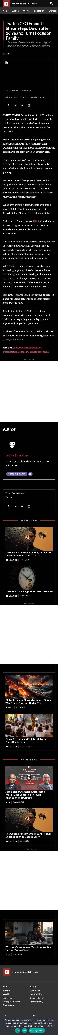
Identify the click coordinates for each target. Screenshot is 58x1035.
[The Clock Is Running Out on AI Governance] (29, 578)
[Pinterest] (22, 105)
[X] (15, 105)
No (24, 1030)
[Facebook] (8, 105)
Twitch (8, 497)
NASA (36, 221)
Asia (8, 802)
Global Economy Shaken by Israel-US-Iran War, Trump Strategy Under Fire (28, 701)
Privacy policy (36, 1030)
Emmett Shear (18, 493)
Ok (17, 1030)
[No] (54, 1025)
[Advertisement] (29, 391)
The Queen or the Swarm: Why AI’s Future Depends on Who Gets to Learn (28, 554)
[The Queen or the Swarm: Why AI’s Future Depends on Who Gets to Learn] (29, 539)
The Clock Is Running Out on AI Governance (29, 591)
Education (12, 560)
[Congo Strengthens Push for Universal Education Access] (29, 725)
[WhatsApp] (29, 105)
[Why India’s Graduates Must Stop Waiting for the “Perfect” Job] (29, 933)
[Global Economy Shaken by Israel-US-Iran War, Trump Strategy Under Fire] (29, 687)
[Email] (30, 474)
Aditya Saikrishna (17, 455)
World (6, 53)
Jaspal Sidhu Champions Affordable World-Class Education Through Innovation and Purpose (25, 794)
